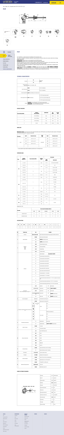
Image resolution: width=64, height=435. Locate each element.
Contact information (26, 426)
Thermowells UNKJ (5, 417)
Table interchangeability (17, 425)
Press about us (26, 423)
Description (9, 52)
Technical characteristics (10, 56)
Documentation (17, 413)
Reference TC (4, 423)
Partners (25, 428)
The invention (16, 423)
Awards (25, 419)
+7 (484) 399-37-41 (38, 2)
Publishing (25, 425)
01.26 (24, 6)
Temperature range (5, 65)
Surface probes (5, 426)
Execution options (5, 67)
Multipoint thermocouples (6, 429)
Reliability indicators (6, 61)
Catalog (6, 6)
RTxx (3, 415)
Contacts (45, 413)
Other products (5, 431)
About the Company (25, 414)
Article (15, 420)
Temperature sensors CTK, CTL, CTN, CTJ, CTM (16, 6)
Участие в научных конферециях (26, 422)
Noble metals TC (5, 421)
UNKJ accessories (5, 418)
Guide (15, 417)
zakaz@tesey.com (45, 2)
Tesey (4, 6)
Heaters (4, 428)
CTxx (8, 6)
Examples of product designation (7, 68)
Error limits (4, 63)
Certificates (16, 415)
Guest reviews (16, 418)
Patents (15, 421)
